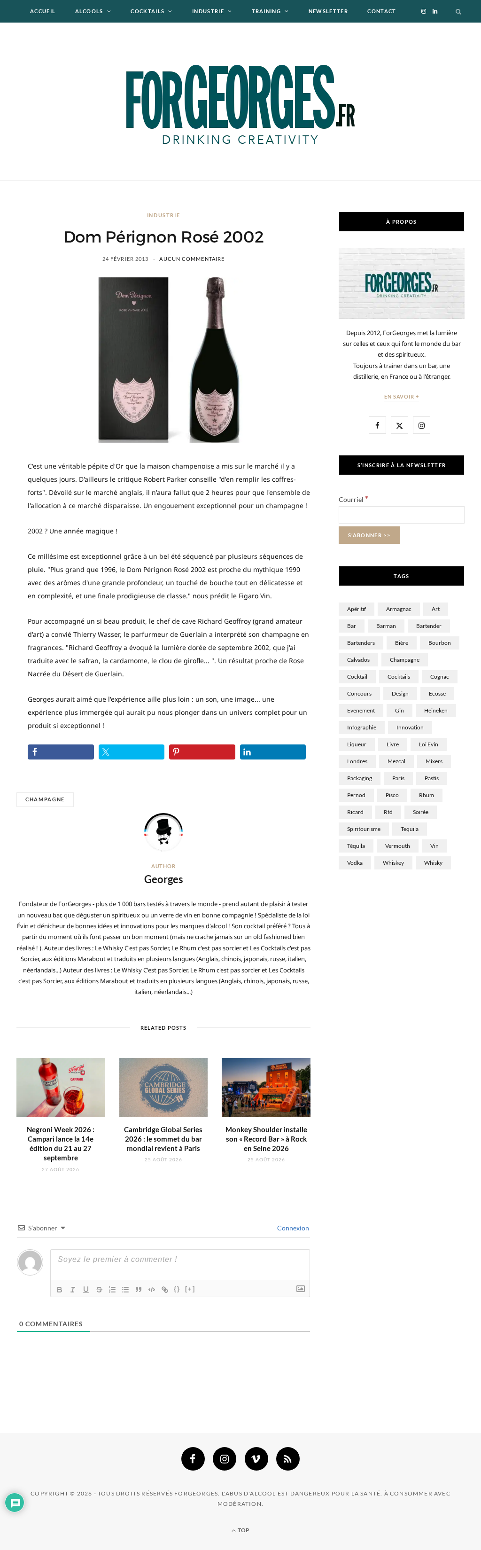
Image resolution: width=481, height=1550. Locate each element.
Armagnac (398, 608)
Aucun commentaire (192, 259)
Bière (401, 642)
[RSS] (288, 1459)
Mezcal (396, 761)
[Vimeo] (256, 1459)
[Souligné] (86, 1289)
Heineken (436, 710)
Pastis (432, 778)
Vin (434, 845)
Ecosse (437, 693)
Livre (393, 744)
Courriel (353, 499)
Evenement (361, 710)
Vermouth (397, 845)
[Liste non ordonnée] (125, 1289)
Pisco (392, 794)
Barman (386, 625)
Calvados (358, 659)
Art (436, 608)
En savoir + (401, 396)
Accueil (42, 11)
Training (266, 11)
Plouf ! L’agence (217, 34)
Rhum (426, 794)
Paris (398, 778)
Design (400, 693)
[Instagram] (224, 1459)
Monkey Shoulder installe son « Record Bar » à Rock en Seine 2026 (266, 1139)
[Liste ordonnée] (112, 1289)
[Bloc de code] (151, 1289)
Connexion (292, 1228)
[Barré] (99, 1289)
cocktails (399, 676)
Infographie (361, 727)
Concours (359, 693)
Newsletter (328, 11)
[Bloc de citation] (138, 1289)
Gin (399, 710)
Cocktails (147, 11)
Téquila (356, 845)
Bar (351, 625)
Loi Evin (428, 744)
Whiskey (393, 862)
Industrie (208, 11)
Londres (357, 761)
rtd (388, 811)
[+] (190, 1288)
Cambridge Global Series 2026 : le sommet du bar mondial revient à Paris (163, 1139)
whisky (433, 862)
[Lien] (164, 1289)
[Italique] (72, 1289)
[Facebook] (193, 1459)
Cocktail (357, 676)
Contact (381, 11)
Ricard (355, 811)
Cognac (439, 676)
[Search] (459, 11)
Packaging (359, 778)
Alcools (89, 11)
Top (243, 1530)
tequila (410, 828)
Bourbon (439, 642)
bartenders (361, 642)
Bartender (429, 625)
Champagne (45, 799)
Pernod (356, 794)
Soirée (420, 811)
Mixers (434, 761)
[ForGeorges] (240, 101)
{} (177, 1288)
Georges (163, 879)
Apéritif (356, 608)
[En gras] (59, 1289)
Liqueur (356, 744)
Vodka (355, 862)
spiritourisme (363, 828)
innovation (410, 727)
